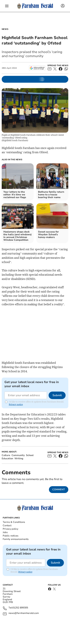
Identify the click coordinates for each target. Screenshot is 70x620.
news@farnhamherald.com (23, 613)
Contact (7, 525)
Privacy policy (10, 529)
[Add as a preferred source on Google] (37, 68)
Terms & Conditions (14, 522)
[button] (7, 6)
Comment (58, 489)
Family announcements (16, 539)
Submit (57, 395)
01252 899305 (20, 607)
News (5, 29)
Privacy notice (16, 404)
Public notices (10, 535)
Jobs (5, 532)
